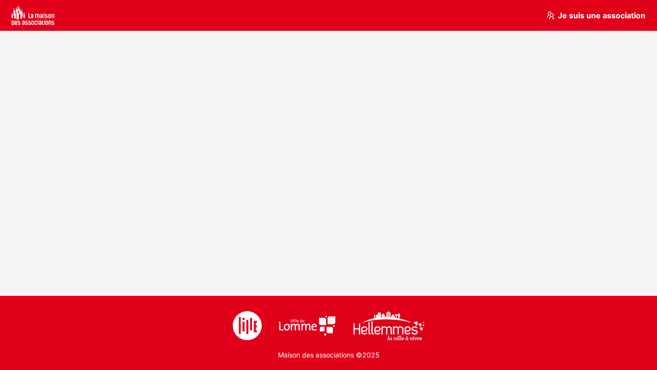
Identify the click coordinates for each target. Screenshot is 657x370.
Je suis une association (601, 15)
